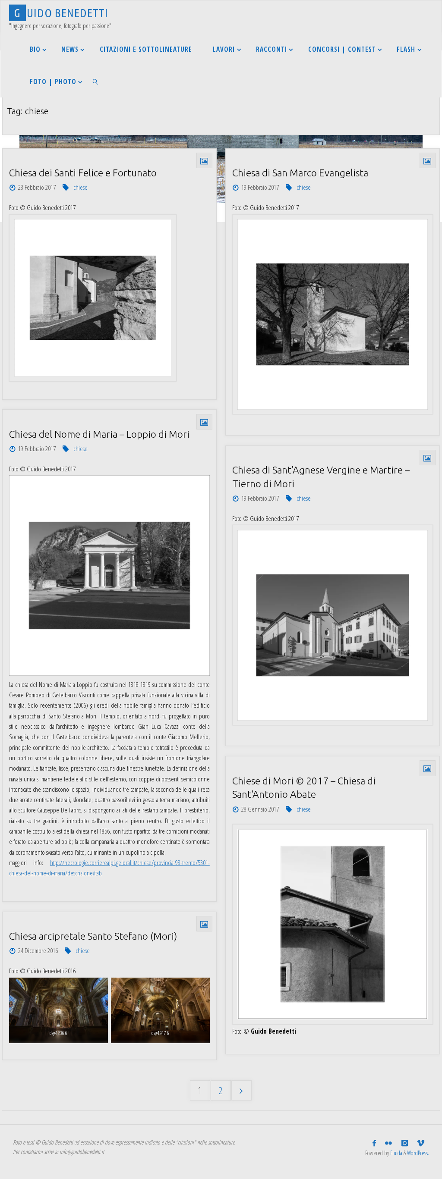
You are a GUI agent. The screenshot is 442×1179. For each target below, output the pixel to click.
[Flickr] (389, 1143)
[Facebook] (374, 1143)
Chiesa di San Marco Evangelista (300, 172)
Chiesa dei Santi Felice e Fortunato (83, 172)
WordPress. (418, 1153)
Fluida (395, 1153)
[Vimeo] (420, 1143)
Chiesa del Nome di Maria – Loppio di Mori (99, 434)
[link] (95, 81)
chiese (80, 187)
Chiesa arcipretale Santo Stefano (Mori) (93, 936)
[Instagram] (404, 1143)
